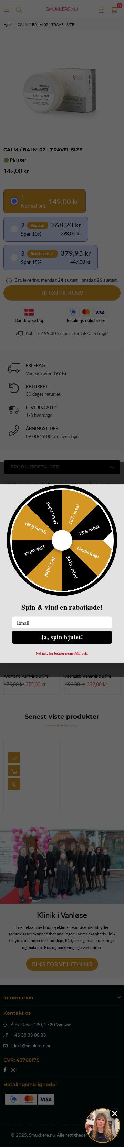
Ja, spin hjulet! (62, 637)
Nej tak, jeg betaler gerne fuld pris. (62, 653)
